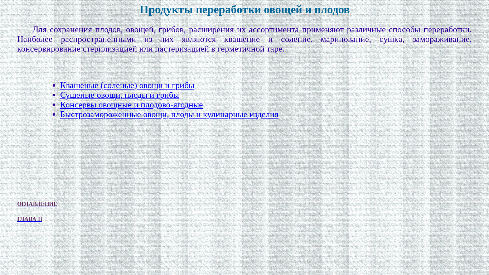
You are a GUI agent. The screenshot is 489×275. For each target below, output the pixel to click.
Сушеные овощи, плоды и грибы (119, 95)
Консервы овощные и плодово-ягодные (131, 104)
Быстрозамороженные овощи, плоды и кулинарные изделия (169, 114)
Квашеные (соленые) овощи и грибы (127, 85)
